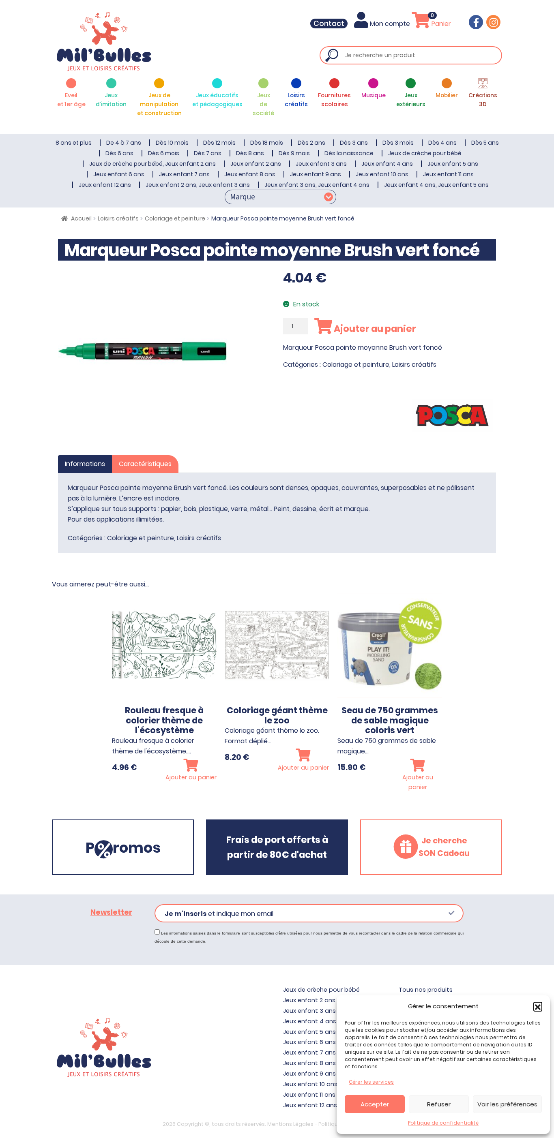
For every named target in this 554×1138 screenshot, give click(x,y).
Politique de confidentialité (443, 1122)
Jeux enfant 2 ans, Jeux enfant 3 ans (198, 185)
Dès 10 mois (172, 143)
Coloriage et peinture (175, 218)
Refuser (439, 1104)
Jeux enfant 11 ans (448, 174)
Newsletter (111, 912)
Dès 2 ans (311, 143)
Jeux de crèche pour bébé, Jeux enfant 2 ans (152, 164)
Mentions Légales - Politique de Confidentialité (329, 1124)
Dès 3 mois (398, 143)
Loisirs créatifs (118, 218)
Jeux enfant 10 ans (382, 174)
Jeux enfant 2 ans (255, 164)
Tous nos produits (426, 990)
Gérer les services (371, 1081)
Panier (440, 23)
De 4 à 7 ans (123, 143)
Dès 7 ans (207, 153)
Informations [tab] (85, 463)
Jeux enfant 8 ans (249, 174)
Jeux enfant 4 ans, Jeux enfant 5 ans (436, 185)
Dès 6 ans (119, 153)
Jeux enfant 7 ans (184, 174)
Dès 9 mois (294, 153)
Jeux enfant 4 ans (387, 164)
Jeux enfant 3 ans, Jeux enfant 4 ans (316, 185)
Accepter (375, 1104)
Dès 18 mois (266, 143)
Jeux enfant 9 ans (315, 174)
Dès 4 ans (442, 143)
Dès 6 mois (163, 153)
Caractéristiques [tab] (145, 463)
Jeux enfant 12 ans (105, 185)
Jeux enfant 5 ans (452, 164)
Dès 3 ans (354, 143)
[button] (538, 1006)
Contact (329, 23)
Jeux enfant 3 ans (321, 164)
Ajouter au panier (374, 328)
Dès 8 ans (250, 153)
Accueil (81, 218)
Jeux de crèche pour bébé (425, 153)
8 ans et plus (74, 143)
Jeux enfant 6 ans (118, 174)
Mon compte (390, 23)
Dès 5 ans (485, 143)
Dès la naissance (349, 153)
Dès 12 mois (219, 143)
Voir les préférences (507, 1104)
